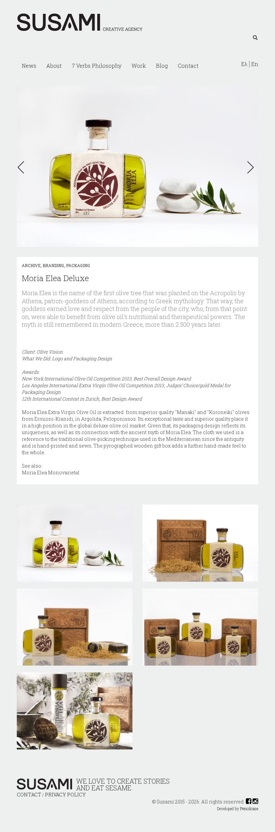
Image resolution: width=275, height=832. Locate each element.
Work (138, 65)
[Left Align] (255, 38)
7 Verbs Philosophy (96, 65)
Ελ (244, 64)
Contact (188, 65)
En (254, 64)
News (29, 65)
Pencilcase (249, 808)
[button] (22, 167)
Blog (162, 65)
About (54, 65)
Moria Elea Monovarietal (50, 472)
